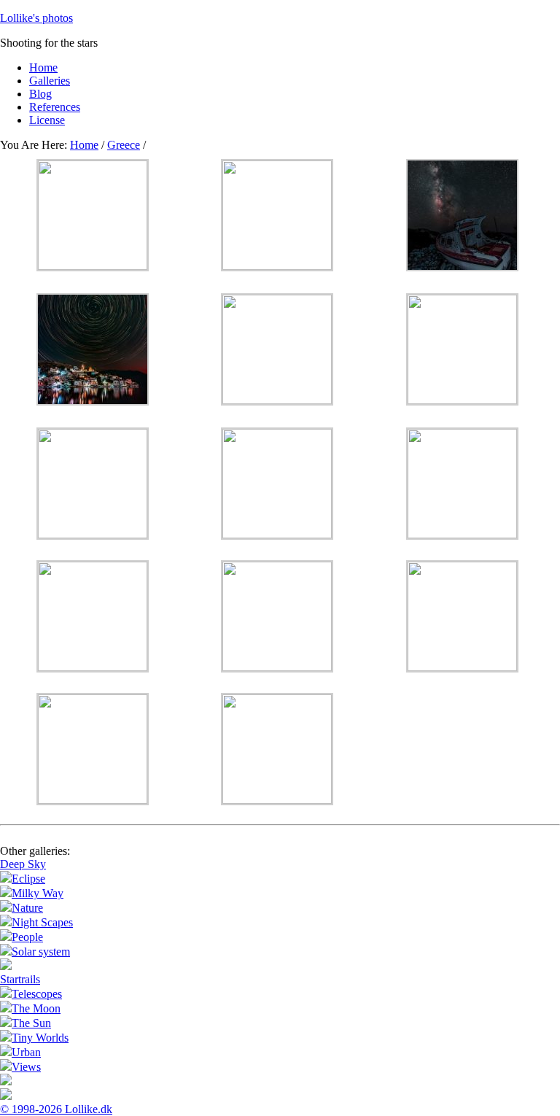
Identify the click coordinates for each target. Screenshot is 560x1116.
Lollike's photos (36, 18)
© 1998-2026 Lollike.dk (56, 1109)
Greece (123, 145)
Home (84, 145)
